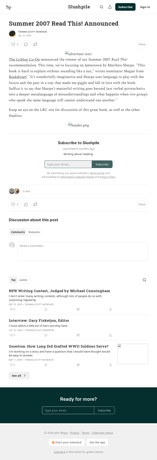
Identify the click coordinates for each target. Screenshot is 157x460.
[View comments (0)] (26, 44)
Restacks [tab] (34, 232)
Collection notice (102, 433)
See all (16, 375)
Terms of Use (97, 173)
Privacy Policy (107, 177)
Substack (59, 452)
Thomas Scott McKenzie (32, 31)
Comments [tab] (18, 232)
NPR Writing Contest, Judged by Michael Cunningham (59, 290)
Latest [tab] (23, 280)
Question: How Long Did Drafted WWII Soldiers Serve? (58, 346)
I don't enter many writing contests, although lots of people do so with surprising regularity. (55, 298)
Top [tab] (13, 280)
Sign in (145, 7)
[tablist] (25, 232)
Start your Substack (68, 442)
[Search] (101, 7)
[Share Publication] (110, 7)
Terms (85, 433)
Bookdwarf (18, 77)
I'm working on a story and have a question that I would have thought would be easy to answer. (59, 353)
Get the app (97, 442)
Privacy (74, 433)
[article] (78, 300)
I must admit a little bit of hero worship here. (38, 326)
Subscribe (125, 7)
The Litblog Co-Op (24, 59)
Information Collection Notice (77, 177)
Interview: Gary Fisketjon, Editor (39, 320)
